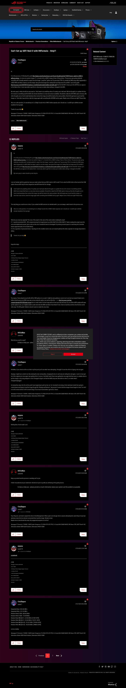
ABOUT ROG (13, 667)
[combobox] (63, 29)
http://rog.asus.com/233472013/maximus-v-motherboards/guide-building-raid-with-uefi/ (34, 85)
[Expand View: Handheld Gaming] (82, 10)
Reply (83, 128)
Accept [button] (73, 354)
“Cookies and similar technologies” (59, 349)
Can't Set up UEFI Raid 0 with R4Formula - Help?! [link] (75, 41)
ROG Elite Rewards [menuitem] (67, 15)
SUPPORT (87, 3)
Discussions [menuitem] (46, 10)
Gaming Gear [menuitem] (44, 15)
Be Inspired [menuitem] (16, 10)
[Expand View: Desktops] (60, 10)
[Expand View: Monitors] (38, 15)
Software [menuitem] (36, 10)
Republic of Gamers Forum (16, 41)
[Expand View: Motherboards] (18, 15)
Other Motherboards (55, 41)
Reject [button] (53, 354)
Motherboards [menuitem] (12, 15)
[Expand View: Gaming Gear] (49, 15)
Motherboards (30, 41)
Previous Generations (42, 41)
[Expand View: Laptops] (69, 10)
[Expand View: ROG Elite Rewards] (74, 15)
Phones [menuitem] (88, 10)
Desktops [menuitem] (56, 10)
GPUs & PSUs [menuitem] (24, 15)
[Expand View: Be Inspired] (21, 10)
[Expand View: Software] (40, 10)
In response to (25, 420)
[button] (13, 128)
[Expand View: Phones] (91, 10)
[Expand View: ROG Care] (31, 10)
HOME (19, 667)
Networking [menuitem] (55, 15)
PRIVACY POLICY (84, 672)
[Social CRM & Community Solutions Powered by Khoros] (112, 684)
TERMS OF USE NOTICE (73, 672)
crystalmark (14, 555)
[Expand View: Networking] (60, 15)
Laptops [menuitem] (65, 10)
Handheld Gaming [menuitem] (76, 10)
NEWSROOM (26, 667)
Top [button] (12, 683)
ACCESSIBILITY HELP (36, 667)
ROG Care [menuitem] (26, 10)
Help (111, 12)
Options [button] (113, 41)
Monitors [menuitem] (34, 15)
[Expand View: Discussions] (51, 10)
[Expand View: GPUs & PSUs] (29, 15)
